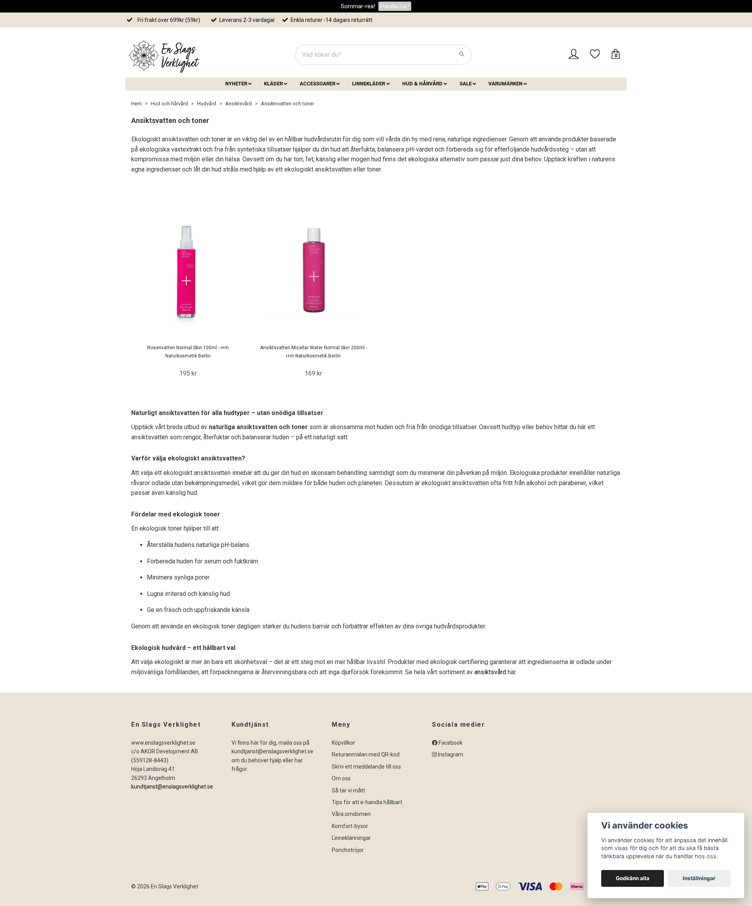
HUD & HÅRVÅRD (422, 84)
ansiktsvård (491, 672)
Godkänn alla (632, 878)
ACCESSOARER (317, 84)
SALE (465, 84)
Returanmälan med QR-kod (366, 754)
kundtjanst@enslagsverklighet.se (172, 786)
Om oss (341, 778)
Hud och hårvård (169, 103)
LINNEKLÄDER (368, 84)
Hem (136, 103)
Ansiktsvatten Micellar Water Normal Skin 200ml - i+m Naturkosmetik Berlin (313, 352)
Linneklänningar (351, 838)
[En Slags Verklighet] (164, 54)
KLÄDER (273, 84)
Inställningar (699, 878)
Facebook (450, 743)
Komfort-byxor (350, 826)
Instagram (450, 754)
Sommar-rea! (358, 6)
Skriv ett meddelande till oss (366, 766)
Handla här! (394, 6)
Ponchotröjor (348, 850)
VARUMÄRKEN (505, 84)
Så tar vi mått (348, 790)
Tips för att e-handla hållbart (367, 802)
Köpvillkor (343, 743)
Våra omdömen (351, 814)
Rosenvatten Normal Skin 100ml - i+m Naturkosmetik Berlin (188, 352)
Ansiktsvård (238, 103)
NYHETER (236, 84)
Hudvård (206, 103)
